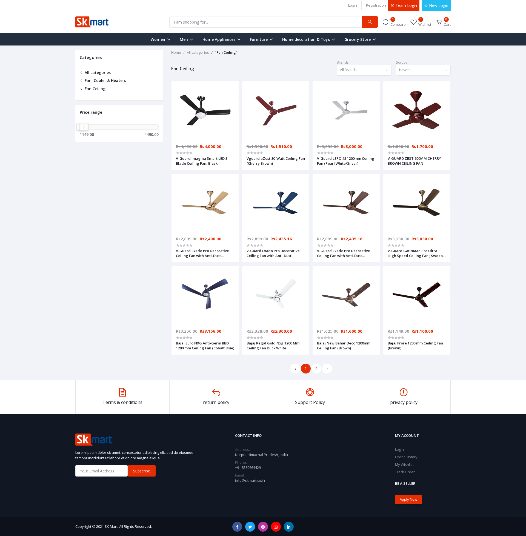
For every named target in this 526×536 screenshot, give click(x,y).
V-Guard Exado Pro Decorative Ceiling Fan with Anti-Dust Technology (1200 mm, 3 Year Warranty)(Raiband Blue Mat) (273, 253)
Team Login (406, 5)
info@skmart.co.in (250, 480)
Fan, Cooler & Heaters (105, 80)
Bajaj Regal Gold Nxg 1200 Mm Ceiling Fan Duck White (273, 345)
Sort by (402, 62)
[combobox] (364, 70)
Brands (343, 62)
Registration (376, 5)
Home (176, 52)
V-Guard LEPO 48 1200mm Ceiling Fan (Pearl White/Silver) (345, 161)
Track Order (405, 471)
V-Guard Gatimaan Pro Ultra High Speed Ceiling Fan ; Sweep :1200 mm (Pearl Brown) (415, 253)
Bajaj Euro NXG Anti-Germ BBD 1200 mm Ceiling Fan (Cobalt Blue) (205, 345)
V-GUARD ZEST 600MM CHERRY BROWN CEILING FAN (414, 161)
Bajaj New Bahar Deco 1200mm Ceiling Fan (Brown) (343, 345)
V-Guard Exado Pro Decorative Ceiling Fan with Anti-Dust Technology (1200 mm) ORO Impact (202, 253)
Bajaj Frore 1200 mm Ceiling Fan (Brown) (415, 345)
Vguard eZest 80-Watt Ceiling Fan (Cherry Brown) (276, 161)
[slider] (83, 127)
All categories (97, 72)
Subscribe (141, 471)
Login (352, 5)
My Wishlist (404, 464)
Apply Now (408, 499)
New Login (438, 5)
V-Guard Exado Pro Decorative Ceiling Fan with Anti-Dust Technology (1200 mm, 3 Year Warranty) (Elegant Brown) (343, 253)
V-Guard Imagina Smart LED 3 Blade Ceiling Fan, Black (201, 161)
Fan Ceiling (94, 88)
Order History (406, 456)
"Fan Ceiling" (226, 52)
